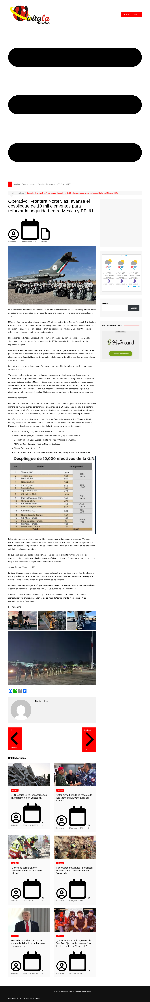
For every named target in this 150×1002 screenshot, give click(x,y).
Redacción (12, 242)
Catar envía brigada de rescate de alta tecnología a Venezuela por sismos (74, 798)
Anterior (14, 748)
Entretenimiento (28, 184)
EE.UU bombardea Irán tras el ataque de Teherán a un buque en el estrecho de (28, 943)
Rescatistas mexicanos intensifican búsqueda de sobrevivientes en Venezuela (74, 870)
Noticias (16, 184)
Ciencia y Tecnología (46, 184)
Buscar (105, 303)
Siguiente (87, 730)
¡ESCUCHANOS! (64, 184)
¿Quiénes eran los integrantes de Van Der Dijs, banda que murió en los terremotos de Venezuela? (74, 943)
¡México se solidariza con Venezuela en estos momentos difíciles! (27, 870)
